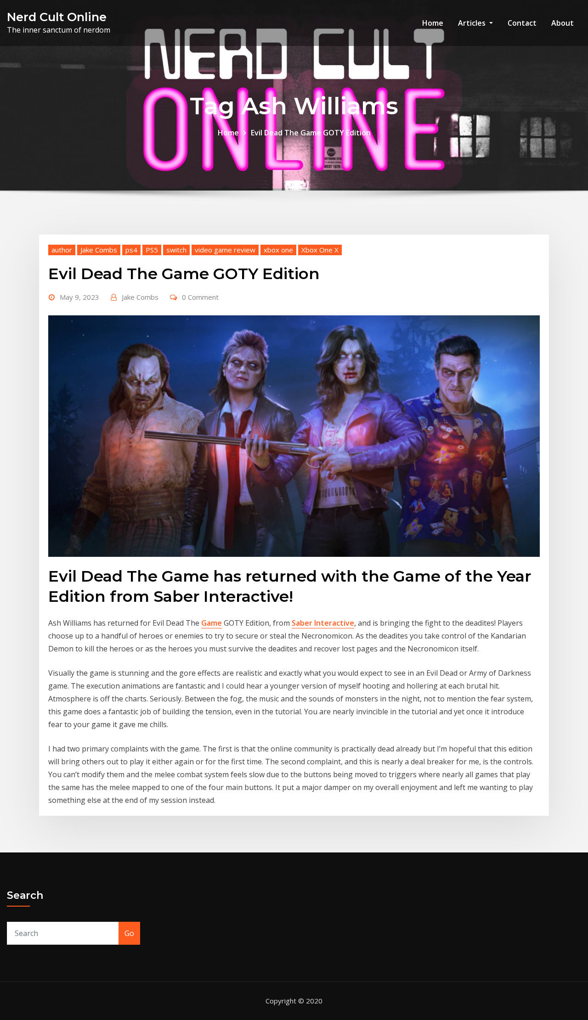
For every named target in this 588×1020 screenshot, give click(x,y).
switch (176, 249)
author (61, 249)
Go (129, 933)
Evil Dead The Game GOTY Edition (311, 133)
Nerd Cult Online (57, 17)
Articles (472, 23)
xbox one (278, 249)
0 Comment (200, 297)
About (562, 23)
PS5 (152, 249)
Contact (522, 23)
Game (211, 623)
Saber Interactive (323, 623)
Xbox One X (320, 249)
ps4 (131, 249)
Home (432, 23)
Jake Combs (98, 249)
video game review (225, 249)
